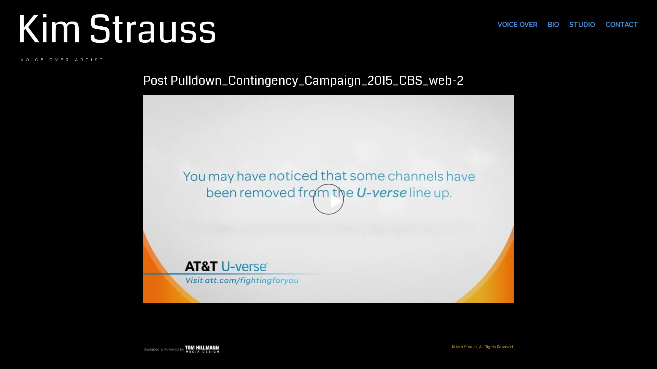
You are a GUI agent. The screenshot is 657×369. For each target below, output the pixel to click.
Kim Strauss (117, 30)
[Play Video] (328, 199)
